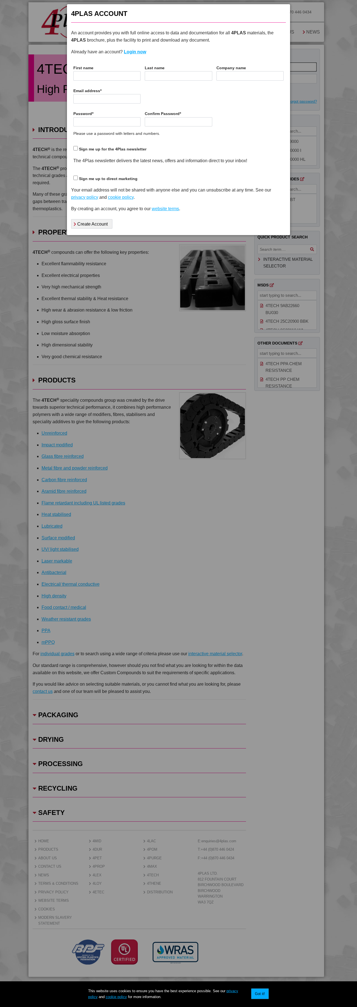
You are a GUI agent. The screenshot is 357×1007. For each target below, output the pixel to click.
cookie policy (116, 997)
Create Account (92, 224)
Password (83, 114)
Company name (231, 68)
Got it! (260, 994)
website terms (165, 208)
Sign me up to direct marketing (108, 179)
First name (83, 68)
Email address (87, 91)
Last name (155, 68)
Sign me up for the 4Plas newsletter (112, 149)
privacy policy (84, 197)
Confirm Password (163, 114)
